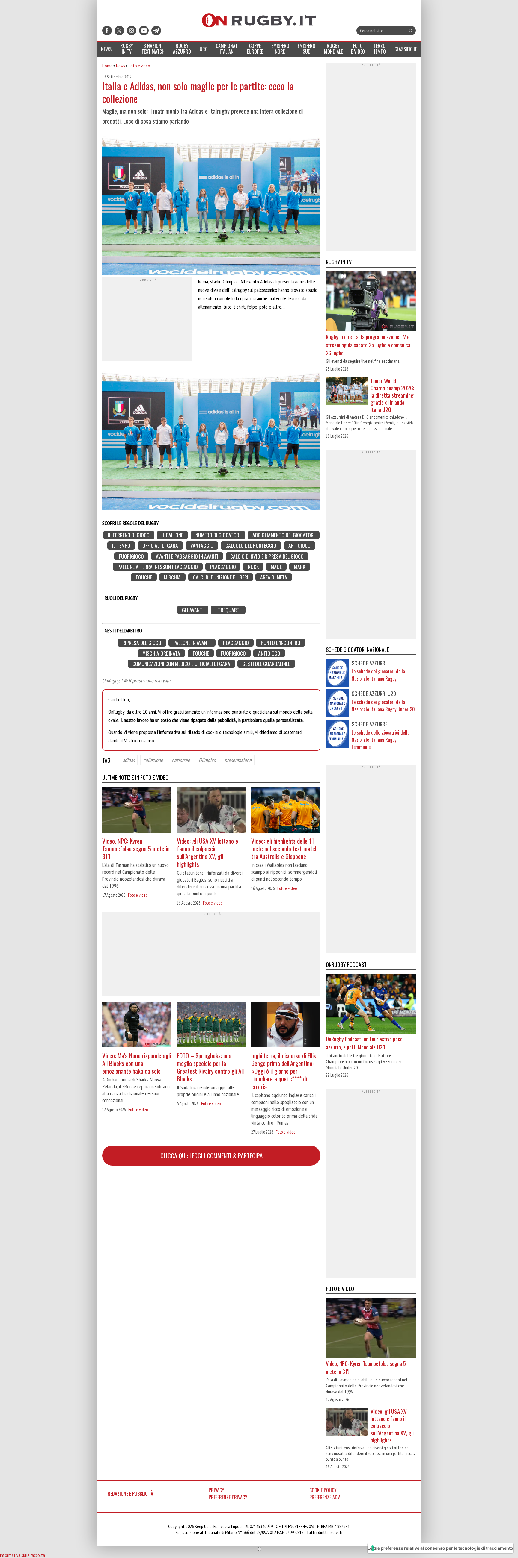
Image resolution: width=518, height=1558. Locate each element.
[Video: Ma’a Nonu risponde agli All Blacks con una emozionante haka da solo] (136, 1025)
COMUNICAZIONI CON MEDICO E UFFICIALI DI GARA (181, 663)
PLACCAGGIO (223, 566)
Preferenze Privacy (228, 1497)
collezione (153, 759)
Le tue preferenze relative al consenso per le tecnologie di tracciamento (440, 1548)
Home (107, 66)
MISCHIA (172, 577)
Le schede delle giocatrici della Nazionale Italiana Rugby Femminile (380, 739)
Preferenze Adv (324, 1497)
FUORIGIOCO (131, 556)
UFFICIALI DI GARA (160, 545)
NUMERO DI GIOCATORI (217, 535)
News (120, 66)
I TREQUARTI (228, 610)
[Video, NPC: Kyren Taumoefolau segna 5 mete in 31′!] (136, 811)
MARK (299, 566)
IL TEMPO (121, 545)
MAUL (276, 566)
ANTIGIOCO (299, 545)
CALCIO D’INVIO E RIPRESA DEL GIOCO (267, 556)
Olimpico (207, 759)
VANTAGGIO (201, 545)
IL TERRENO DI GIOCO (129, 535)
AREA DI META (273, 577)
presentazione (238, 759)
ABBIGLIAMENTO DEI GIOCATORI (283, 535)
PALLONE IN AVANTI (192, 642)
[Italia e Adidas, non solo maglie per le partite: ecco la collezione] (211, 203)
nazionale (181, 759)
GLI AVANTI (193, 610)
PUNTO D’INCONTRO (280, 642)
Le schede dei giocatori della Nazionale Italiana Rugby (378, 675)
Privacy (216, 1490)
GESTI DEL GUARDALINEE (266, 663)
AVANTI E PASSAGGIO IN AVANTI (187, 556)
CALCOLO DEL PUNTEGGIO (250, 545)
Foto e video (139, 66)
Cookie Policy (323, 1490)
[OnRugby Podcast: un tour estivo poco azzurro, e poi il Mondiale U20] (371, 1004)
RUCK (253, 566)
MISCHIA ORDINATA (161, 653)
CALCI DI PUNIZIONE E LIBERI (220, 577)
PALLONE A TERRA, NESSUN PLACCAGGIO (158, 566)
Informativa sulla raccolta (22, 1555)
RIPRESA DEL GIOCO (141, 642)
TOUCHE (143, 577)
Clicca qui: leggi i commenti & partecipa (211, 1155)
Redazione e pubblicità (130, 1493)
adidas (129, 759)
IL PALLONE (172, 535)
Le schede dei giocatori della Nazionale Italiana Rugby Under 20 (383, 705)
